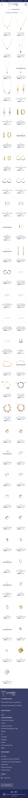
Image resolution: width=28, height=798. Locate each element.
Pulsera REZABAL (7, 395)
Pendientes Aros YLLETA (20, 351)
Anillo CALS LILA (21, 441)
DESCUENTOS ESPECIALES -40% (9, 728)
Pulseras (3, 742)
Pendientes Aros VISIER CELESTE (21, 214)
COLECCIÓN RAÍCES (6, 717)
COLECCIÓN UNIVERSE (7, 720)
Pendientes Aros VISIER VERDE (7, 214)
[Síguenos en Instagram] (25, 1)
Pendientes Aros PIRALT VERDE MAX (7, 145)
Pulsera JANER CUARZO (7, 418)
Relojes (3, 748)
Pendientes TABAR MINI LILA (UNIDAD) (21, 328)
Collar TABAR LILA (7, 77)
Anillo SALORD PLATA (7, 660)
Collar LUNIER (7, 33)
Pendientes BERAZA (7, 282)
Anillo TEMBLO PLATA (7, 638)
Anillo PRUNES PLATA (7, 681)
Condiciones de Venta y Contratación (10, 759)
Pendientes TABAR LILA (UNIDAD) (7, 305)
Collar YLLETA (21, 33)
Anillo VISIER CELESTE (21, 549)
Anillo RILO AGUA (21, 462)
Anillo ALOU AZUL (21, 506)
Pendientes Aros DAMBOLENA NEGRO (21, 237)
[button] (2, 4)
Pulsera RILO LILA (7, 373)
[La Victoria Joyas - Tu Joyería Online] (13, 4)
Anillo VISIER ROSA (7, 549)
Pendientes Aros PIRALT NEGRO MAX (21, 122)
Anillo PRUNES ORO (20, 660)
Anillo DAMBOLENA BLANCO (21, 571)
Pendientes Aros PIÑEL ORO (21, 99)
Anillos (3, 714)
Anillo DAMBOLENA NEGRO (7, 594)
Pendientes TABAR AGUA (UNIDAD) (21, 282)
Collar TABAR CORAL (21, 77)
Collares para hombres (6, 725)
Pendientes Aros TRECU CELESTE (20, 191)
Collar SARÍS (7, 55)
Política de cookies (5, 770)
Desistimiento (4, 764)
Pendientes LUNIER (7, 260)
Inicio (9, 9)
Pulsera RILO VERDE (20, 373)
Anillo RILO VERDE (7, 506)
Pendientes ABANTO (20, 260)
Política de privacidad (6, 767)
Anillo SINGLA (21, 593)
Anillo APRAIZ (7, 616)
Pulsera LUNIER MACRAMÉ (20, 396)
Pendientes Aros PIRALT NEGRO (20, 145)
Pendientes (4, 739)
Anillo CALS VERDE (7, 462)
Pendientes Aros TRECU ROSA (7, 191)
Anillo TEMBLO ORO (20, 616)
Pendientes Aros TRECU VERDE (20, 168)
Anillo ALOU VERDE (7, 527)
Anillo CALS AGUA (7, 441)
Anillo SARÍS (7, 570)
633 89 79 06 (7, 778)
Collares (3, 723)
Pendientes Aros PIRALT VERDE (7, 168)
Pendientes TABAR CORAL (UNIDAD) (21, 305)
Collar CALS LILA (21, 55)
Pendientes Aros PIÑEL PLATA (7, 122)
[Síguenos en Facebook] (24, 1)
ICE (2, 734)
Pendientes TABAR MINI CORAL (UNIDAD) (7, 351)
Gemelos (3, 731)
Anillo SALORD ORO (20, 638)
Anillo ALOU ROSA (21, 527)
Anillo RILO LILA (7, 484)
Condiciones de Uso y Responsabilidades (11, 761)
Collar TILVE (7, 98)
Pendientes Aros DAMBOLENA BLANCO (7, 237)
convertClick (14, 796)
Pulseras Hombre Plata (6, 745)
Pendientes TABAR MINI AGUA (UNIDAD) (7, 328)
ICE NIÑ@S (4, 736)
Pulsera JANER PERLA (21, 418)
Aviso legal (3, 756)
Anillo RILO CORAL (21, 484)
